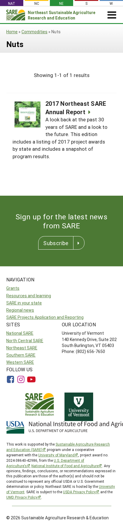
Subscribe (55, 243)
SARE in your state (24, 303)
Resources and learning (28, 295)
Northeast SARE (21, 348)
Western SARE (20, 362)
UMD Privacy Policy (22, 497)
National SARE (19, 333)
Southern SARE (21, 355)
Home (12, 31)
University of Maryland (56, 454)
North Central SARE (24, 340)
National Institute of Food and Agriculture (65, 465)
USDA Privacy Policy (79, 491)
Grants (12, 288)
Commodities (34, 31)
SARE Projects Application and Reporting (45, 317)
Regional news (20, 310)
